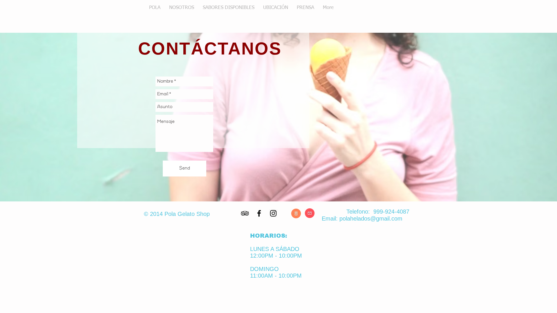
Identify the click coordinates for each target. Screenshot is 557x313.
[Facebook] (259, 213)
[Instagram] (273, 213)
